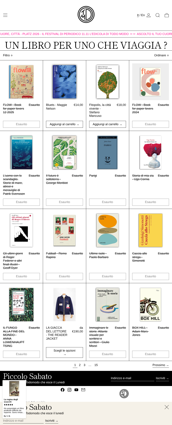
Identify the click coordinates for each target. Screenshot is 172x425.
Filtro (6, 55)
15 (96, 365)
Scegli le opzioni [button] (64, 350)
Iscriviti (160, 378)
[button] (157, 15)
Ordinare (160, 55)
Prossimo (159, 365)
